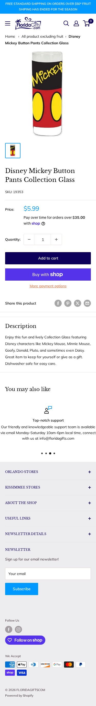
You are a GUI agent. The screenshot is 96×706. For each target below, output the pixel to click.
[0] (86, 23)
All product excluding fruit (42, 36)
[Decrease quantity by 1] (29, 239)
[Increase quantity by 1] (56, 239)
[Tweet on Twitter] (77, 303)
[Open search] (66, 23)
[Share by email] (87, 303)
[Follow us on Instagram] (18, 629)
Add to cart (48, 258)
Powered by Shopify (19, 695)
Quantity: (12, 239)
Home (10, 36)
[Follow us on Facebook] (8, 629)
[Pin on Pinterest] (67, 303)
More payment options (48, 286)
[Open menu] (7, 23)
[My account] (76, 23)
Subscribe (21, 588)
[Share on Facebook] (58, 303)
